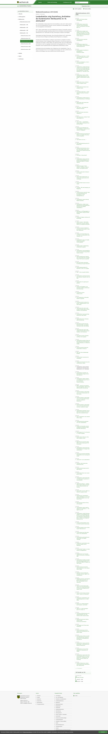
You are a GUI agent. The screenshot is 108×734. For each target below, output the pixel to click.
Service (37, 693)
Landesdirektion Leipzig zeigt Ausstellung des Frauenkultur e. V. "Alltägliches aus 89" (83, 508)
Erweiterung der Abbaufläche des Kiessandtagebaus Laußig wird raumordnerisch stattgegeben (83, 128)
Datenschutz (39, 700)
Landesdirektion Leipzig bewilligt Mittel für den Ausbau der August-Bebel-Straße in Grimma (83, 251)
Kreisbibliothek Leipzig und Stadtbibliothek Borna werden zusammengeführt (83, 241)
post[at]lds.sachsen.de (27, 703)
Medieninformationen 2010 (26, 41)
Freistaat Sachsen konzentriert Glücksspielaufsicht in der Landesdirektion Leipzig (83, 568)
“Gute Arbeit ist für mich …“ (81, 139)
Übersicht (38, 695)
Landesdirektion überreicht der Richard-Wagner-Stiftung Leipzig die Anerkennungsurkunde (83, 45)
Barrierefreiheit (39, 702)
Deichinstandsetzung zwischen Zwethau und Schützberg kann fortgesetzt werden (83, 631)
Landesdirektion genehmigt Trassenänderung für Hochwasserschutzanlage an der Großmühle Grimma (83, 411)
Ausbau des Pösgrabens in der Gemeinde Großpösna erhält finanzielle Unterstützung (83, 287)
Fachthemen (21, 59)
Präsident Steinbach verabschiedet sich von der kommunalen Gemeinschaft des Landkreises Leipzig (83, 405)
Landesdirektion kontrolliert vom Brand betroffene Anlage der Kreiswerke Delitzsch (83, 373)
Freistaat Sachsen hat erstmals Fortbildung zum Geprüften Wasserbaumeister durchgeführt (83, 134)
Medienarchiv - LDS (24, 24)
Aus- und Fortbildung (59, 697)
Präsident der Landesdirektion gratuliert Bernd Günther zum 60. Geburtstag (83, 544)
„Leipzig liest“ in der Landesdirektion (83, 459)
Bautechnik (58, 702)
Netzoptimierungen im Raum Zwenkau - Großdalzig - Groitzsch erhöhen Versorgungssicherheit (83, 167)
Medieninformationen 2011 (25, 38)
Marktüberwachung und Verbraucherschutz (63, 729)
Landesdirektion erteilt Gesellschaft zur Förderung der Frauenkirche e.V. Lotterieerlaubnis (83, 479)
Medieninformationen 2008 (25, 46)
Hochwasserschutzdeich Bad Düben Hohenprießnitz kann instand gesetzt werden (83, 454)
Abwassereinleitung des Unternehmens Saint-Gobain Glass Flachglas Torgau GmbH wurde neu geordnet (83, 257)
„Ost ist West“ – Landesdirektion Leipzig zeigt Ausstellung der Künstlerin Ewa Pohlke (83, 123)
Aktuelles (20, 14)
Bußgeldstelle (58, 705)
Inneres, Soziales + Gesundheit (61, 714)
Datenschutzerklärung (27, 732)
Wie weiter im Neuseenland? (82, 155)
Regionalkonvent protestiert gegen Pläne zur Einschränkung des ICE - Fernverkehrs (83, 443)
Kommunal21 (58, 716)
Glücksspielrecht (59, 712)
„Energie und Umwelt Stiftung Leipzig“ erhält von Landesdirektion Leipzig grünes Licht (83, 235)
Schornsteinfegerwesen (60, 724)
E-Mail (76, 695)
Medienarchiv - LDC (24, 27)
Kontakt (38, 697)
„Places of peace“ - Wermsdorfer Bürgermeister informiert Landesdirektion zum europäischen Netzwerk (83, 223)
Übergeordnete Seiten (86, 6)
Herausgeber (19, 693)
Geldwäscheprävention (60, 709)
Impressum (39, 699)
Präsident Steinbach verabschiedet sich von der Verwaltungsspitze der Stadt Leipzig (83, 392)
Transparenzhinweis (40, 704)
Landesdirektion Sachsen (25, 6)
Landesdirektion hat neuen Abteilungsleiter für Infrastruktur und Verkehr (82, 650)
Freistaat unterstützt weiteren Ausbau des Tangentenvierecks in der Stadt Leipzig (83, 303)
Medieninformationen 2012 (25, 35)
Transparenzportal (59, 726)
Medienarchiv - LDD (24, 30)
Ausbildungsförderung (59, 700)
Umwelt (57, 728)
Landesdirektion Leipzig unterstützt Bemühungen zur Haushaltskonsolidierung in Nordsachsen (83, 644)
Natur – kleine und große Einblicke (83, 272)
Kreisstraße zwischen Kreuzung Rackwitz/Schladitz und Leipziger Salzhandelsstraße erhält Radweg (83, 324)
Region (20, 56)
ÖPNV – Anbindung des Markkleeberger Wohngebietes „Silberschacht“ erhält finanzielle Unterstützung (83, 386)
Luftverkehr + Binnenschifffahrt (61, 721)
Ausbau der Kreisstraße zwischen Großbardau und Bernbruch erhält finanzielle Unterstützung (83, 427)
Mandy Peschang (80, 677)
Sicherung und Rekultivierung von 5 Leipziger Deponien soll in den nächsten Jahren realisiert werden (83, 614)
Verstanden (103, 732)
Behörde (20, 53)
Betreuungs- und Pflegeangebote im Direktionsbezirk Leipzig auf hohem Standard (83, 212)
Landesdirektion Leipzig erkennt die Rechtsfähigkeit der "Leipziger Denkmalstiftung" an (83, 448)
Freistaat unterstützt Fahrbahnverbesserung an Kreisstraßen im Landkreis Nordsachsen (83, 229)
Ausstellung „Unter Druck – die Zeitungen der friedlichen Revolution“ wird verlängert (83, 57)
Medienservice (21, 19)
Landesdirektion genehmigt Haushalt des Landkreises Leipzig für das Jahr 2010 (83, 277)
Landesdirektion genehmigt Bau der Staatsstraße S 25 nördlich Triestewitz (83, 538)
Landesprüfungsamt (59, 719)
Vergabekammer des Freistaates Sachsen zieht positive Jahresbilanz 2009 (83, 555)
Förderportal (58, 707)
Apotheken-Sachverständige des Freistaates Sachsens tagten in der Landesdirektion (83, 574)
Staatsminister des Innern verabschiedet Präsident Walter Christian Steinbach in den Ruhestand (83, 309)
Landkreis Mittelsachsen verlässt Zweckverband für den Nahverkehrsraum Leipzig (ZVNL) (83, 664)
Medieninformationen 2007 (25, 49)
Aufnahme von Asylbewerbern (61, 699)
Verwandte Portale (58, 693)
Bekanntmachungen (59, 704)
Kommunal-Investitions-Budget (61, 717)
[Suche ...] (89, 2)
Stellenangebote (22, 16)
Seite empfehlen (76, 693)
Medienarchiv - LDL (24, 33)
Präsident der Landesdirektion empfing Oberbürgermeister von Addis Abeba (83, 599)
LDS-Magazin (58, 695)
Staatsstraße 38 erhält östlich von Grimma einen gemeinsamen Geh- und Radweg (83, 177)
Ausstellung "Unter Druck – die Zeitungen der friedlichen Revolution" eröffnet (83, 92)
